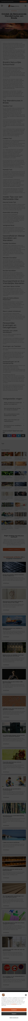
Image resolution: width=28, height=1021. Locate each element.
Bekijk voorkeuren (14, 1017)
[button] (26, 995)
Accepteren (14, 1009)
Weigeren (14, 1013)
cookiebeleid (13, 1004)
